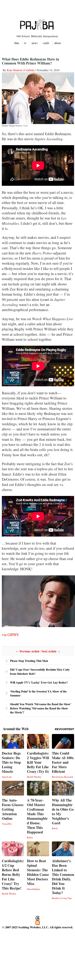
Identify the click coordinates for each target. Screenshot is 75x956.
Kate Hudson (14, 70)
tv (25, 43)
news (35, 43)
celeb (46, 43)
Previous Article (30, 651)
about (57, 43)
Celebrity (29, 70)
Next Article (49, 651)
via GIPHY (10, 634)
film (16, 43)
